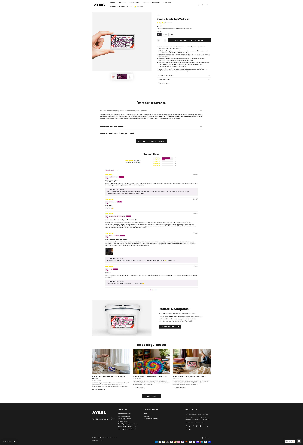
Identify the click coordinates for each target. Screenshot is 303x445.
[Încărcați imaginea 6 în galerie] (129, 76)
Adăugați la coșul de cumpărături (189, 40)
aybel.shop (99, 437)
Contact (146, 416)
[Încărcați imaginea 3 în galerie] (124, 76)
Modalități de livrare (124, 414)
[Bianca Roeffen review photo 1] (109, 251)
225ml (165, 34)
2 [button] (150, 290)
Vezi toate (151, 396)
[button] (139, 6)
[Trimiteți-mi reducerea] (210, 414)
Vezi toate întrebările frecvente (151, 141)
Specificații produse (124, 419)
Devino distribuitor (124, 416)
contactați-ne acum (170, 326)
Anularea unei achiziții (151, 419)
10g (159, 34)
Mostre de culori (123, 421)
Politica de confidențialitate (127, 426)
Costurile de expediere (170, 28)
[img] (109, 174)
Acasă (158, 15)
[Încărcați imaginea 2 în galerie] (119, 76)
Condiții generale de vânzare (127, 424)
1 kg (172, 34)
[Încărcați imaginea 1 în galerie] (114, 76)
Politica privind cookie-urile (127, 429)
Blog (145, 414)
